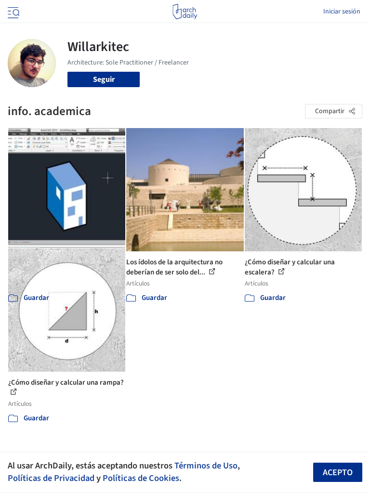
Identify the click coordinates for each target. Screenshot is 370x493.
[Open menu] (12, 11)
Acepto (338, 473)
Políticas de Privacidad (51, 478)
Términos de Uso (206, 465)
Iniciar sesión (341, 11)
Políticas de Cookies (141, 478)
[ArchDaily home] (184, 11)
